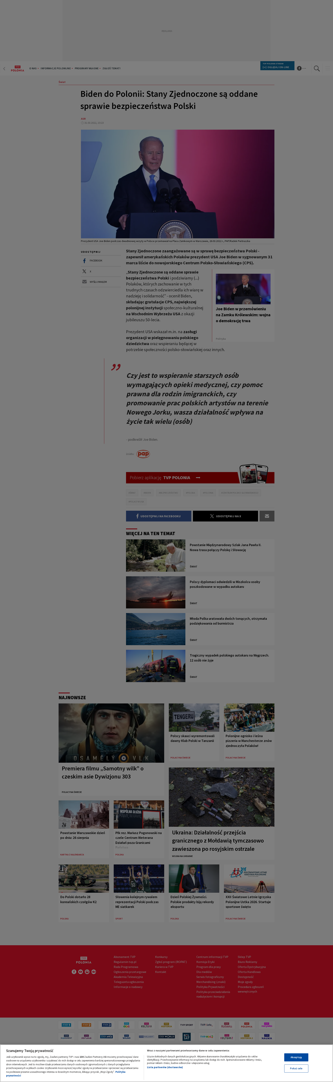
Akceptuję (296, 1057)
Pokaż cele (296, 1068)
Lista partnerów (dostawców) (165, 1067)
